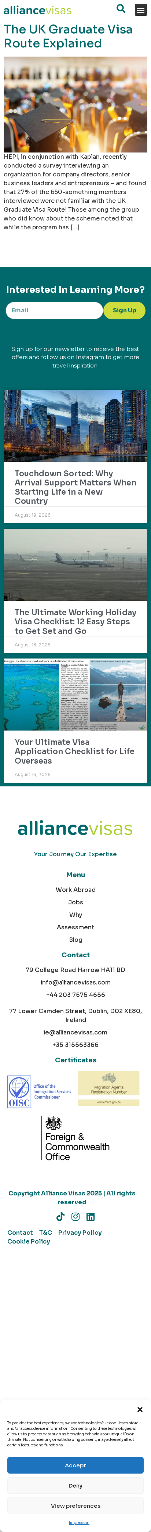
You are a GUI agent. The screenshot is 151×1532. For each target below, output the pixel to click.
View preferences (75, 1505)
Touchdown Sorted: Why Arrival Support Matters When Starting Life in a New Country (75, 487)
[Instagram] (75, 1216)
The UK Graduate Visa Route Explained (68, 36)
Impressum (79, 1522)
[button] (140, 1409)
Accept (75, 1465)
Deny (75, 1485)
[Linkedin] (90, 1216)
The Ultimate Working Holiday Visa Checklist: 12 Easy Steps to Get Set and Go (75, 622)
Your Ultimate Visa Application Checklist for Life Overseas (75, 751)
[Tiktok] (60, 1216)
